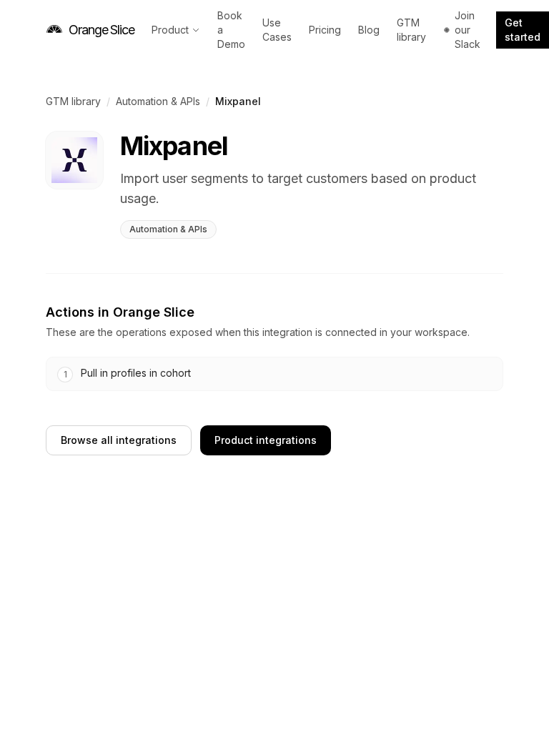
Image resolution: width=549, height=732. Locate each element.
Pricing (325, 30)
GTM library (411, 29)
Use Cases (277, 29)
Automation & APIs (158, 101)
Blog (369, 30)
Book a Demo (231, 29)
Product (170, 30)
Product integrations (265, 440)
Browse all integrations (119, 440)
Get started (522, 29)
